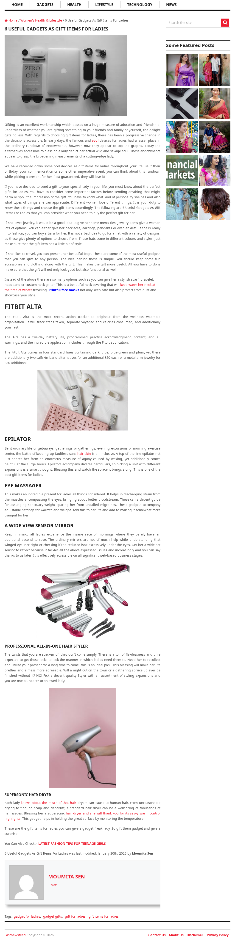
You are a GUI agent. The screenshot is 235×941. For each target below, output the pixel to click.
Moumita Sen (66, 876)
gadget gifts (52, 916)
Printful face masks (64, 290)
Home (17, 4)
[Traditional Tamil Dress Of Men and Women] (214, 137)
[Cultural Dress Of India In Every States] (182, 204)
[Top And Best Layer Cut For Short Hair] (214, 204)
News (171, 4)
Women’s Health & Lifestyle (41, 20)
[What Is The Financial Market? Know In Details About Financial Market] (182, 171)
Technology (139, 4)
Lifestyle (104, 4)
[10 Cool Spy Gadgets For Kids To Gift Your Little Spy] (182, 104)
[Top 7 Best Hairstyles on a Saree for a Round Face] (214, 171)
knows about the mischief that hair (48, 802)
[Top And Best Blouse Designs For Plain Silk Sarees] (182, 70)
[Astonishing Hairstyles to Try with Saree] (182, 137)
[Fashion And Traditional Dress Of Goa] (214, 70)
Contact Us (157, 935)
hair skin (84, 453)
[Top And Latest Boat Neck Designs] (214, 104)
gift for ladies (75, 916)
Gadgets (44, 4)
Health (74, 4)
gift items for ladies (104, 916)
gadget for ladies (27, 916)
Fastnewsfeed (15, 935)
